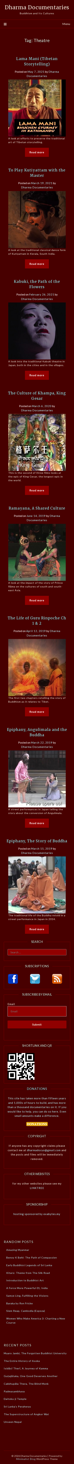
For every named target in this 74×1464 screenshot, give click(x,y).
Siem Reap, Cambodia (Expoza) (25, 1310)
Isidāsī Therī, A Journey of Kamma (26, 1368)
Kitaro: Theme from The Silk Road (28, 1272)
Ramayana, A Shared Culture (37, 508)
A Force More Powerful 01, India (27, 1288)
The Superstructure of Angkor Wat (26, 1414)
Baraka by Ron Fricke (19, 1303)
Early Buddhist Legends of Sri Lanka (29, 1265)
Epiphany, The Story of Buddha (37, 841)
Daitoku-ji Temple (15, 1398)
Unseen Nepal (13, 1421)
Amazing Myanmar (17, 1249)
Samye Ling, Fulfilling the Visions (27, 1295)
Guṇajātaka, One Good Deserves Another (31, 1376)
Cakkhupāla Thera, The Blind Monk (26, 1383)
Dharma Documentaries (37, 7)
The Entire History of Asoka (22, 1360)
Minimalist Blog (26, 1458)
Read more (36, 152)
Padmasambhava (14, 1391)
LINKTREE (37, 1188)
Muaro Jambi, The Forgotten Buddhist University (35, 1353)
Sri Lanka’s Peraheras (17, 1406)
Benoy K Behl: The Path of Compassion (31, 1257)
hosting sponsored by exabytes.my (37, 1214)
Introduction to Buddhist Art (25, 1280)
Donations (37, 1089)
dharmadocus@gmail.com (44, 1150)
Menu (66, 23)
